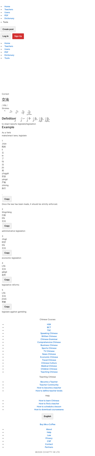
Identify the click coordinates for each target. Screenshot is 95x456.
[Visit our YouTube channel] (52, 421)
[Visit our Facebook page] (43, 421)
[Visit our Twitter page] (46, 421)
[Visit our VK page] (49, 421)
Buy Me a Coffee (47, 424)
